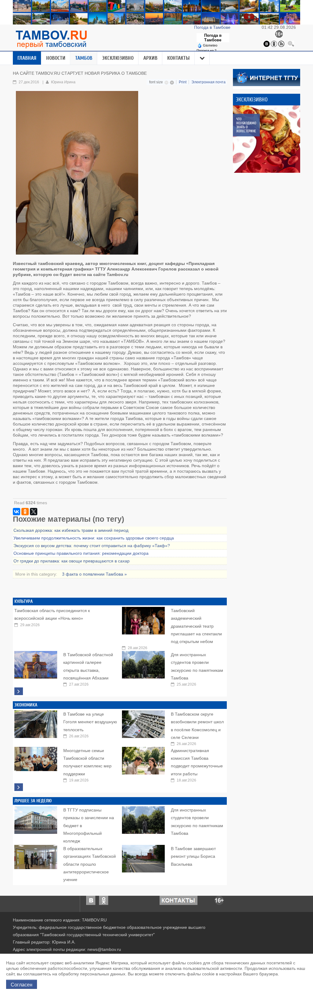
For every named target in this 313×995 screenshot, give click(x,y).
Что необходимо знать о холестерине (246, 125)
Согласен (21, 984)
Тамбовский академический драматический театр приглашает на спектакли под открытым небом (196, 626)
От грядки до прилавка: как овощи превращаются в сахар (71, 560)
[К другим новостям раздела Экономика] (18, 787)
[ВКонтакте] (16, 511)
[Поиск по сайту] (291, 43)
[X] (33, 511)
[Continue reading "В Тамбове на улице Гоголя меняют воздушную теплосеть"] (35, 722)
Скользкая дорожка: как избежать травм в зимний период (70, 530)
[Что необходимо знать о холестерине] (266, 139)
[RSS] (281, 43)
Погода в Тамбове (213, 27)
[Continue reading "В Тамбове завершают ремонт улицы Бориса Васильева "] (143, 857)
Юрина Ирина (63, 82)
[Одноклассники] (274, 43)
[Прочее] (202, 58)
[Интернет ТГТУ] (266, 77)
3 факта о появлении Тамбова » (94, 574)
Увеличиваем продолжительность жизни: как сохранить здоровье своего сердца (93, 537)
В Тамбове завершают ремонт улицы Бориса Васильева (193, 856)
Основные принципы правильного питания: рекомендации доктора (81, 553)
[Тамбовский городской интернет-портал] (51, 39)
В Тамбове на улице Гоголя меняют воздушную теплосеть (90, 722)
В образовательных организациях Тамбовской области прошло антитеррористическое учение (89, 864)
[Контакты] (178, 900)
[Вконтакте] (266, 43)
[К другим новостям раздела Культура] (18, 691)
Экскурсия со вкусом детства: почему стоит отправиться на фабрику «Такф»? (91, 545)
